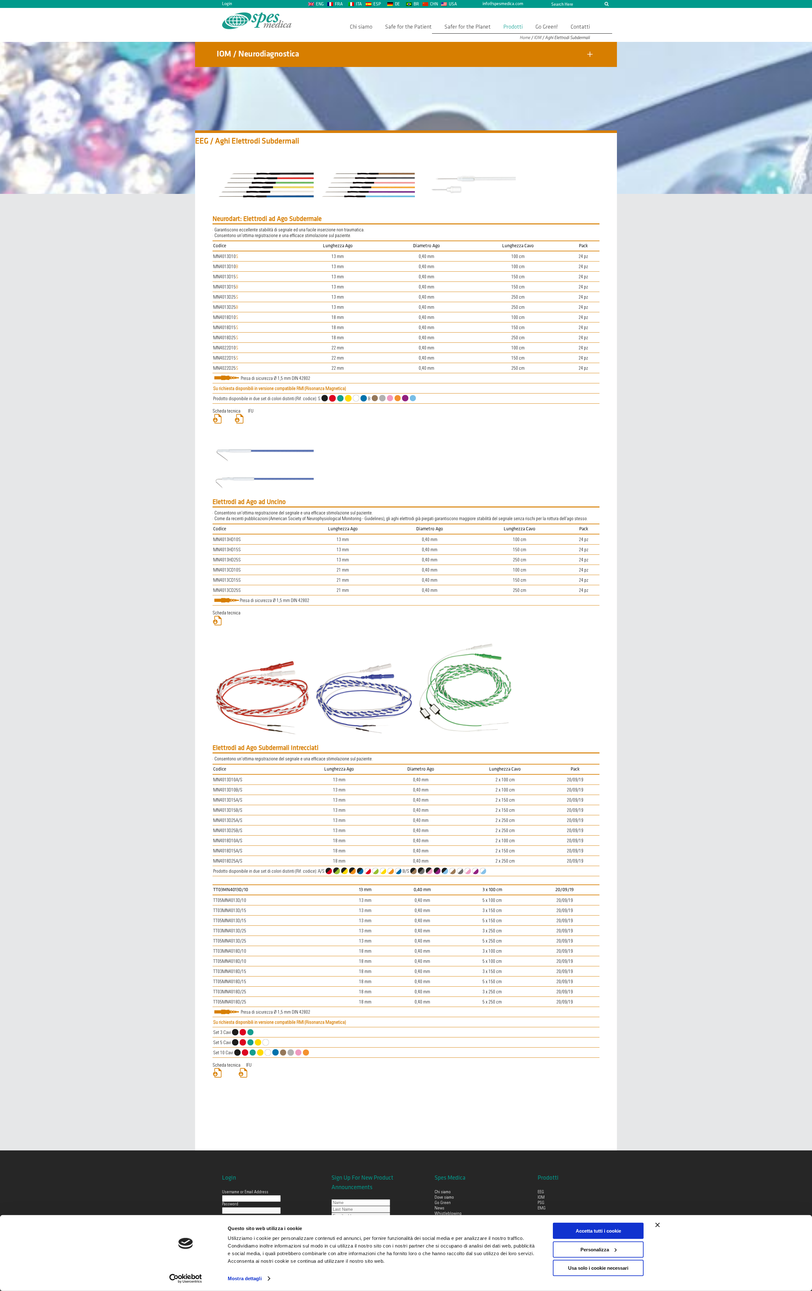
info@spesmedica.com (502, 3)
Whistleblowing (448, 1214)
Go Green (443, 1203)
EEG (541, 1192)
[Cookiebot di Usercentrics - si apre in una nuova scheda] (185, 1278)
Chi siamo (443, 1192)
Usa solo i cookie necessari (598, 1268)
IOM (537, 37)
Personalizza (594, 1249)
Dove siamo (444, 1197)
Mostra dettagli (245, 1278)
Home (525, 37)
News (439, 1208)
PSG (541, 1203)
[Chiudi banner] (657, 1225)
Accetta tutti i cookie (598, 1231)
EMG (542, 1208)
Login (227, 3)
